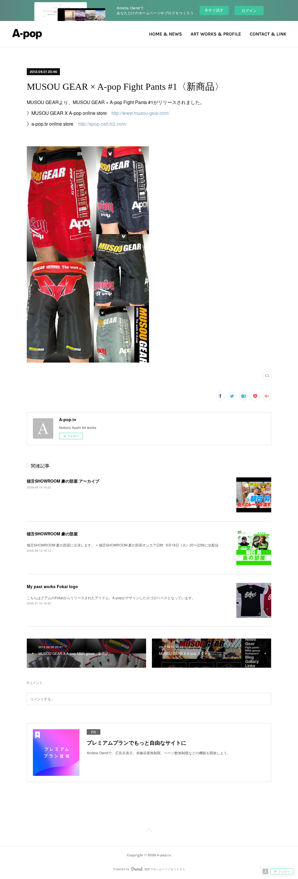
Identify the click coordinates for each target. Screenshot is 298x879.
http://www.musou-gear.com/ (140, 113)
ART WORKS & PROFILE (216, 34)
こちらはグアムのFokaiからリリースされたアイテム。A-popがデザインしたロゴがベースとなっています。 (111, 597)
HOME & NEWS (165, 34)
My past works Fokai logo (52, 586)
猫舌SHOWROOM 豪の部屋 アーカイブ (63, 481)
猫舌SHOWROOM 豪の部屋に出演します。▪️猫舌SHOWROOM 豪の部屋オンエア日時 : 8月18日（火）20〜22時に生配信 (123, 544)
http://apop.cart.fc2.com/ (102, 123)
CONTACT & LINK (268, 34)
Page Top (149, 832)
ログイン (249, 10)
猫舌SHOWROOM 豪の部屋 (52, 534)
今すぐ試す (214, 10)
